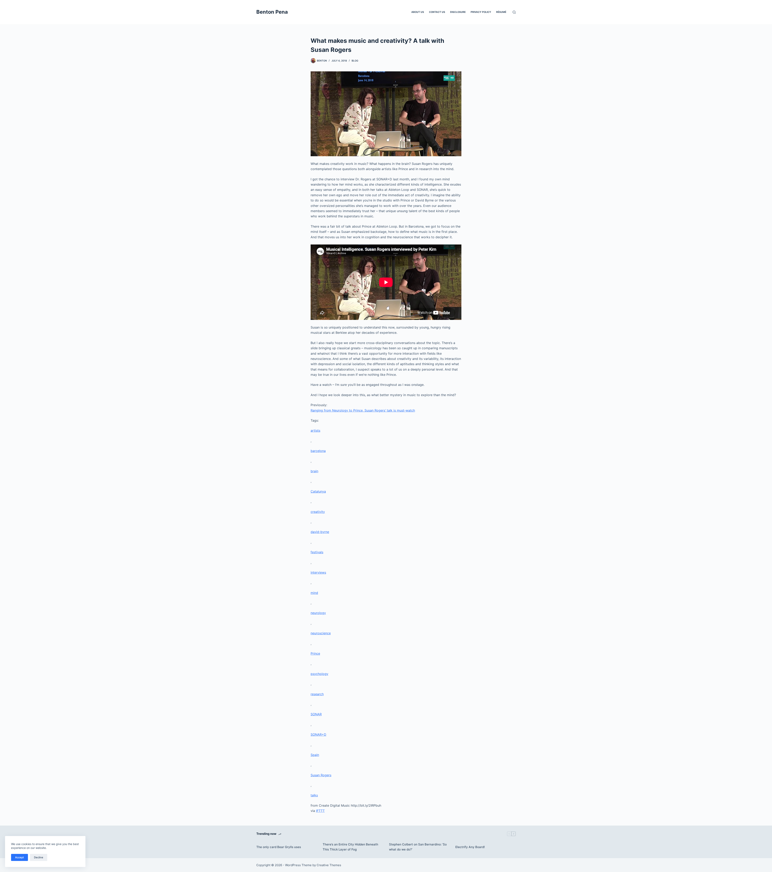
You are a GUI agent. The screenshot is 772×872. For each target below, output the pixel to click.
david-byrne (320, 532)
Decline (38, 857)
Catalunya (318, 491)
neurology (318, 613)
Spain (315, 755)
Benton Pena (272, 12)
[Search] (514, 12)
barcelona (318, 451)
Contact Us (437, 11)
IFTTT (320, 811)
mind (314, 593)
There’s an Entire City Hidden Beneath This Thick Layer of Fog (350, 846)
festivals (317, 552)
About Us (417, 11)
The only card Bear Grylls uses (278, 847)
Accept (19, 857)
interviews (318, 572)
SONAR (316, 714)
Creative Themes (329, 865)
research (317, 694)
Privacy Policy (481, 11)
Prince (315, 653)
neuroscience (321, 633)
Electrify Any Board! (470, 847)
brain (314, 471)
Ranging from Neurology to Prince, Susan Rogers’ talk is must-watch (363, 410)
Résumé (501, 11)
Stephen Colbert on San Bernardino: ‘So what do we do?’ (418, 846)
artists (315, 430)
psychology (319, 674)
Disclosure (458, 11)
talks (314, 795)
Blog (355, 60)
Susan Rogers (321, 775)
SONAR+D (318, 734)
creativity (318, 512)
